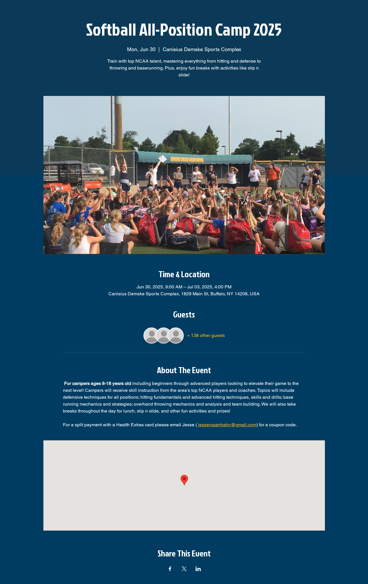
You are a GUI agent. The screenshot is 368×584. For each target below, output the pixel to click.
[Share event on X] (184, 568)
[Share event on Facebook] (170, 568)
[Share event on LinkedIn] (198, 568)
